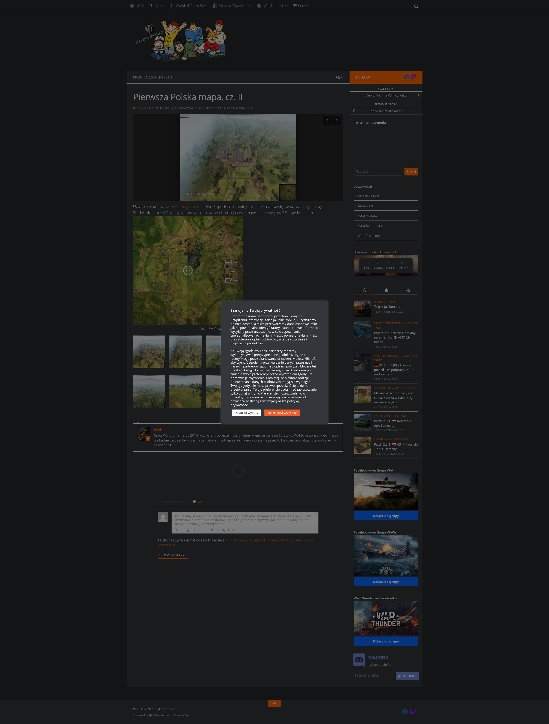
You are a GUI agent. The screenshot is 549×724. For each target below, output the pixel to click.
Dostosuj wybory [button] (246, 413)
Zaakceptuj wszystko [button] (282, 413)
